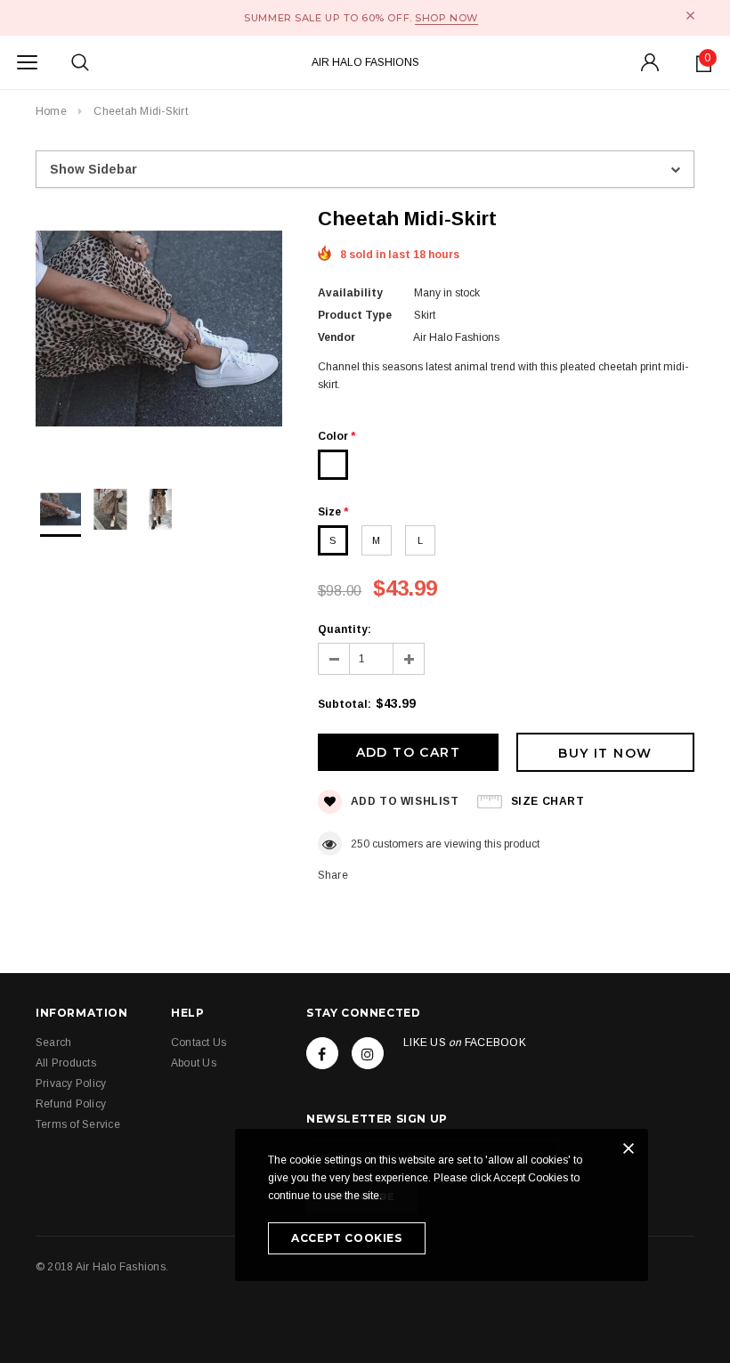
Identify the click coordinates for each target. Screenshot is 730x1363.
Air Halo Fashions (365, 62)
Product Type (355, 315)
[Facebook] (322, 1053)
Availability (350, 293)
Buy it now (605, 753)
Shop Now (446, 18)
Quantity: (344, 629)
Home (51, 111)
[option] (159, 332)
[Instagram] (368, 1053)
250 (360, 844)
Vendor (336, 337)
